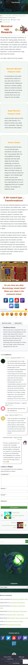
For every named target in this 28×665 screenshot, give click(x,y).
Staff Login (21, 657)
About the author (6, 323)
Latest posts (17, 323)
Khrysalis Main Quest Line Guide (14, 621)
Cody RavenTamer (5, 21)
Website (4, 501)
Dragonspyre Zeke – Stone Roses (15, 614)
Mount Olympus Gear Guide (13, 624)
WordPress (10, 659)
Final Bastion (15, 2)
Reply (23, 357)
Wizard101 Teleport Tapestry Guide (18, 618)
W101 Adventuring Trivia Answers (18, 611)
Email (3, 495)
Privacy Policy (7, 657)
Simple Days (23, 659)
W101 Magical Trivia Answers (17, 602)
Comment (5, 474)
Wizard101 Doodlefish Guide (20, 599)
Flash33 (7, 357)
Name (3, 488)
